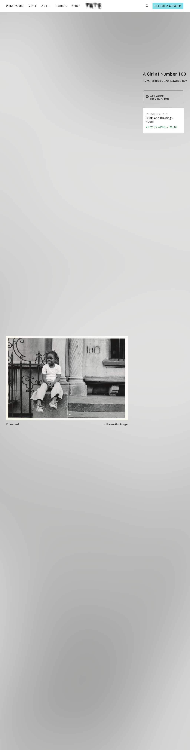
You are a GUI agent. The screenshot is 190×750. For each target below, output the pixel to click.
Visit (33, 6)
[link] (53, 424)
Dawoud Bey (178, 81)
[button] (146, 6)
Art (44, 6)
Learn (60, 6)
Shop (76, 6)
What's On (15, 6)
